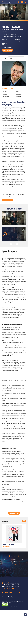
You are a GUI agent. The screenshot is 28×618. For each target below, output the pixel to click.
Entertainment (6, 97)
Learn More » (6, 546)
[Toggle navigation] (22, 2)
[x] (7, 588)
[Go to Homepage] (6, 2)
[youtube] (13, 588)
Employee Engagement (6, 95)
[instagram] (4, 588)
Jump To (5, 58)
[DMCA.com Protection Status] (5, 604)
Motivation (18, 96)
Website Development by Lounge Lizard (9, 606)
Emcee (4, 93)
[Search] (19, 2)
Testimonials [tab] (14, 556)
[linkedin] (10, 588)
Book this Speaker (7, 50)
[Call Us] (25, 2)
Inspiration (18, 93)
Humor (17, 91)
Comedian (5, 91)
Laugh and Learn (8, 544)
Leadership (18, 94)
